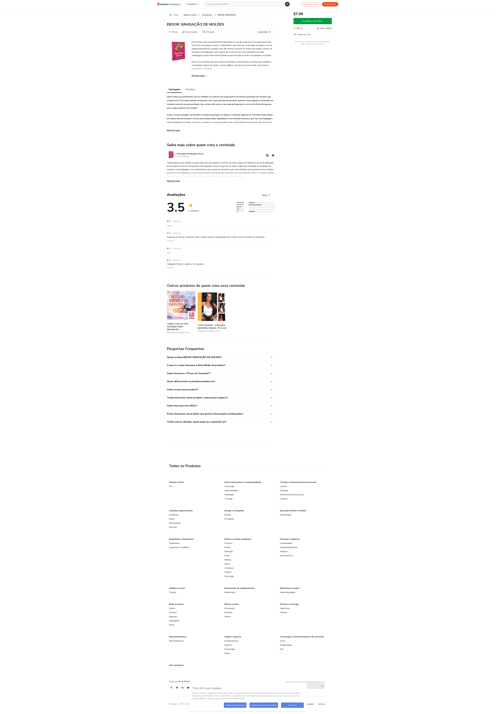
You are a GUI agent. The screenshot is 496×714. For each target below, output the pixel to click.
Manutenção (229, 592)
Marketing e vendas (289, 588)
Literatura (228, 568)
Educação (228, 551)
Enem (227, 555)
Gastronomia (174, 523)
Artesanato (229, 608)
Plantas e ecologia (289, 604)
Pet (170, 486)
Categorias (191, 4)
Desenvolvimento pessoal (292, 494)
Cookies (321, 704)
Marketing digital (287, 592)
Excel (282, 640)
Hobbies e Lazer (177, 588)
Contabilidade (286, 543)
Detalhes (190, 89)
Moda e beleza (176, 604)
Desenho (228, 612)
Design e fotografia (234, 510)
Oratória (283, 498)
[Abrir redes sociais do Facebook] (267, 156)
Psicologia (229, 576)
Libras (227, 563)
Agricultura (285, 608)
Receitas (173, 527)
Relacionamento (176, 640)
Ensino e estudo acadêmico (237, 539)
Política (227, 572)
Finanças (284, 551)
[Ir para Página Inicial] (169, 4)
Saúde (227, 653)
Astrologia (229, 486)
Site (282, 649)
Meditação (229, 494)
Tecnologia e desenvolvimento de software (302, 636)
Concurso (228, 543)
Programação (286, 645)
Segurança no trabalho (179, 547)
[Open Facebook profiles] (171, 687)
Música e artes (231, 604)
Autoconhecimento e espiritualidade (242, 482)
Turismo (172, 592)
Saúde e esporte (232, 636)
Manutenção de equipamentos (239, 588)
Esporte (228, 645)
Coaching (284, 490)
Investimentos (286, 555)
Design (227, 514)
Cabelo (172, 608)
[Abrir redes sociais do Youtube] (273, 156)
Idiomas (227, 559)
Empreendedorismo (289, 547)
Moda (171, 624)
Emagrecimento (231, 640)
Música (227, 616)
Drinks (172, 519)
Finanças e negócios (290, 539)
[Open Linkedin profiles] (183, 687)
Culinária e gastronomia (181, 510)
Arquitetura (174, 543)
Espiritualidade (231, 490)
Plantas (283, 612)
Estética (173, 612)
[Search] (287, 4)
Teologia (228, 498)
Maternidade (285, 514)
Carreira (283, 486)
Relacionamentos (178, 636)
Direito (227, 547)
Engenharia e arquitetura (181, 539)
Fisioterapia (229, 649)
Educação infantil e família (293, 510)
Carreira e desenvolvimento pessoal (298, 482)
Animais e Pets (176, 482)
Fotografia (229, 519)
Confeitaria (174, 514)
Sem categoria (176, 665)
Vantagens (174, 89)
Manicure (173, 616)
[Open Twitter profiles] (177, 687)
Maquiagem (174, 620)
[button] (218, 357)
